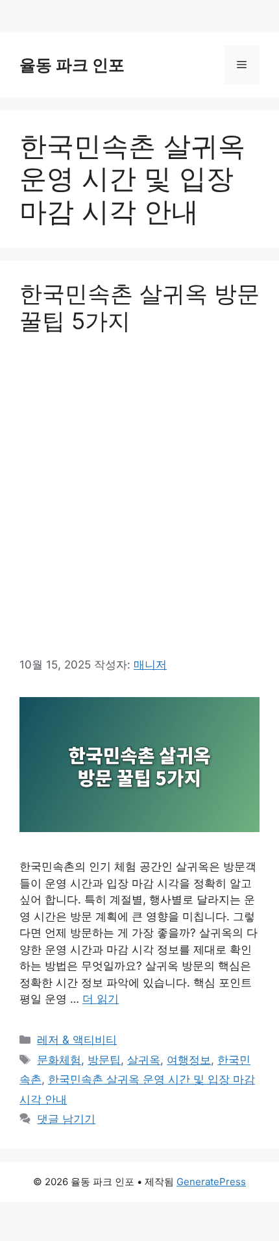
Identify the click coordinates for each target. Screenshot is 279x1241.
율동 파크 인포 (72, 65)
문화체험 (59, 1059)
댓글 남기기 (66, 1118)
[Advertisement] (139, 494)
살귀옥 (143, 1059)
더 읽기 (100, 998)
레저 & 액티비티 (77, 1039)
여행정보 (189, 1059)
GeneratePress (211, 1181)
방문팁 (104, 1059)
